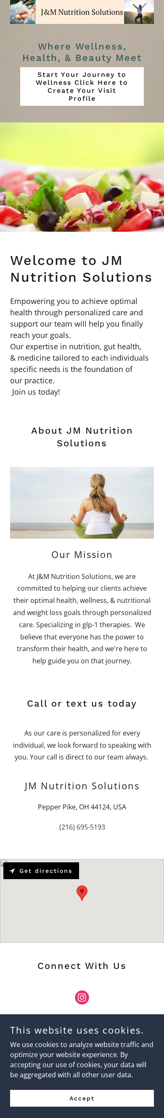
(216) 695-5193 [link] (82, 827)
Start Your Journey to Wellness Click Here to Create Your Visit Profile (82, 86)
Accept (82, 1097)
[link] (82, 999)
